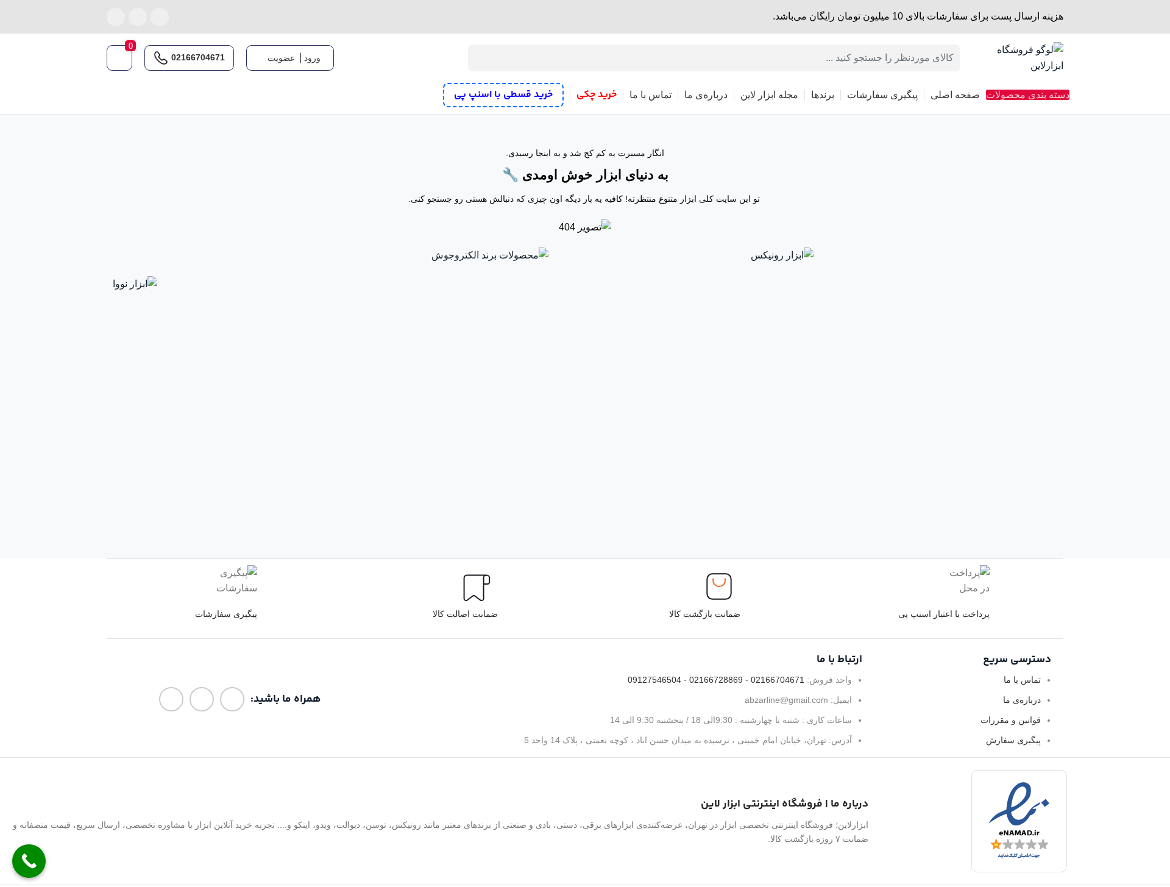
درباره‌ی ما (1022, 700)
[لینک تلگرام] (116, 17)
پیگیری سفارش (1013, 740)
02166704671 (198, 57)
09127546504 (654, 680)
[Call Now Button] (29, 861)
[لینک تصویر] (782, 254)
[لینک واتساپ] (138, 17)
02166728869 (716, 680)
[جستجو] (481, 58)
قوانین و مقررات (1010, 720)
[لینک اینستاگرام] (160, 17)
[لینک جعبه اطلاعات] (226, 598)
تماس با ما (1022, 680)
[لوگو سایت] (1017, 57)
